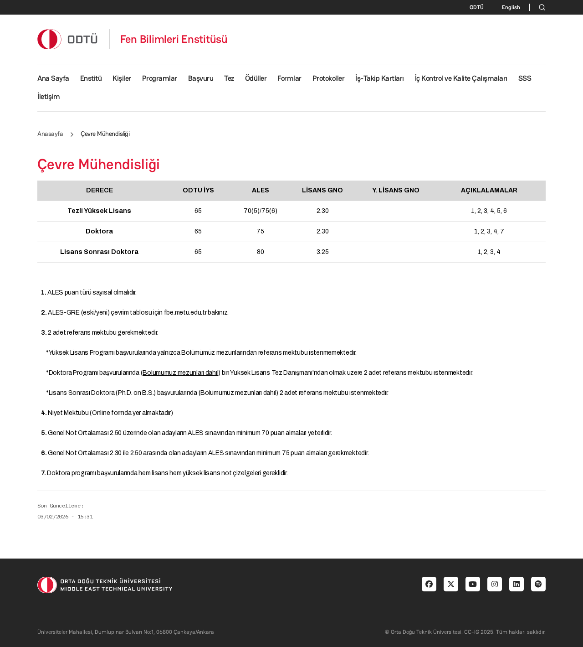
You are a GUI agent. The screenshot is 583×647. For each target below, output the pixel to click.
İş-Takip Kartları (379, 78)
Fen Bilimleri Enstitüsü (174, 39)
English (511, 7)
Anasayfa (50, 133)
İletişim (48, 96)
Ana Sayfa (53, 78)
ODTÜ (477, 7)
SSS (525, 78)
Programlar (159, 78)
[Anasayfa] (67, 39)
